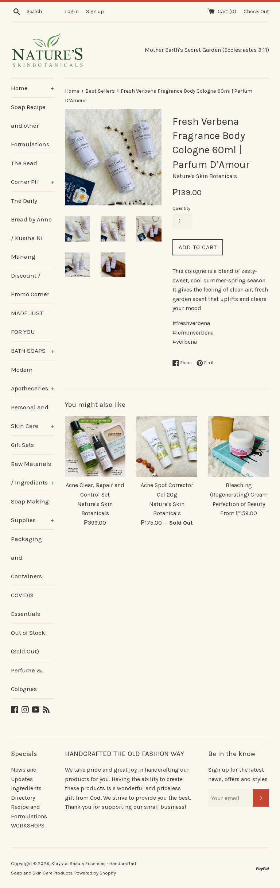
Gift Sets (22, 444)
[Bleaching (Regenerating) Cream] (238, 446)
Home (32, 88)
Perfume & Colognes (26, 679)
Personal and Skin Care (32, 416)
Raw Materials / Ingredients (32, 473)
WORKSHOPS (27, 825)
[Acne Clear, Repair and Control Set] (95, 446)
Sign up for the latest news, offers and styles (238, 774)
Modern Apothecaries (32, 379)
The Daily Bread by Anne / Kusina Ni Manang (31, 228)
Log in (72, 11)
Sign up (95, 11)
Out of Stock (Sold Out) (28, 642)
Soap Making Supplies (32, 511)
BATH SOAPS (32, 350)
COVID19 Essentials (25, 604)
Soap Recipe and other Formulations (30, 125)
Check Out (256, 11)
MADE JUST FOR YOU (27, 322)
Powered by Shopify (95, 873)
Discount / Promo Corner (30, 285)
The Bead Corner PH (32, 172)
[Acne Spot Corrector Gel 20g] (166, 446)
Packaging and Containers (26, 557)
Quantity (181, 208)
